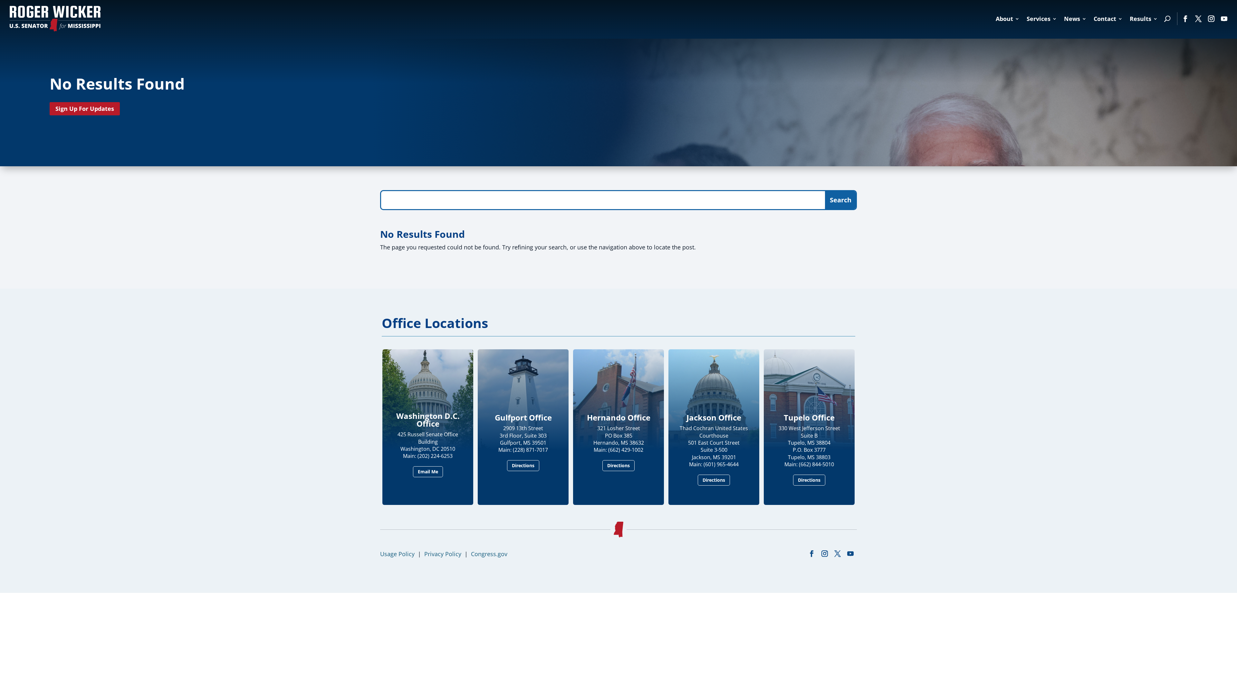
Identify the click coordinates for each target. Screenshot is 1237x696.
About (1004, 19)
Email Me (428, 472)
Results (1140, 19)
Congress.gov (489, 554)
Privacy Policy (442, 554)
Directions (523, 465)
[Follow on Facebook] (1185, 18)
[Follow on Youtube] (1224, 18)
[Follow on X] (1198, 18)
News (1072, 19)
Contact (1105, 19)
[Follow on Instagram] (1211, 18)
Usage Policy (397, 554)
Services (1038, 19)
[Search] (1167, 19)
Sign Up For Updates (84, 108)
